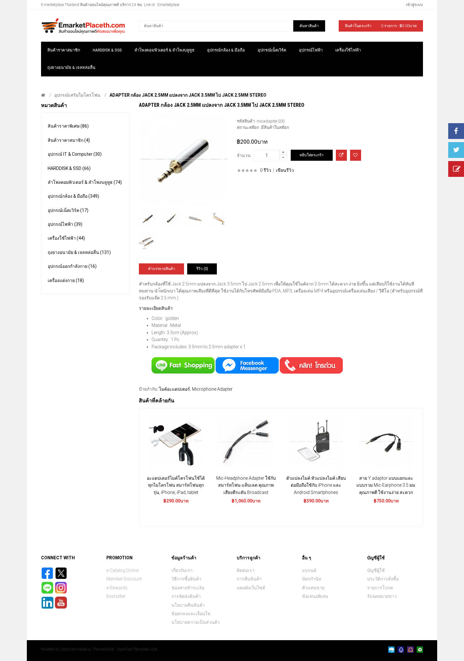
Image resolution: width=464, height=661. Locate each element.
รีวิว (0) (202, 269)
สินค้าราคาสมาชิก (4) (69, 140)
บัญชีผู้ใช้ (376, 570)
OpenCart (68, 649)
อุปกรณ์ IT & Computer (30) (75, 154)
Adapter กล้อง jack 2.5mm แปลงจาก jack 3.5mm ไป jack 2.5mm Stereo (188, 95)
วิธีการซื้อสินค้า (186, 578)
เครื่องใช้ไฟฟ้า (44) (66, 238)
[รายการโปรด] (355, 155)
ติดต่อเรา (245, 570)
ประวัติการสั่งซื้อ (383, 578)
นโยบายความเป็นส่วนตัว (195, 622)
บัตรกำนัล (311, 578)
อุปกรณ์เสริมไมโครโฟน (77, 95)
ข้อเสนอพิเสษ (315, 596)
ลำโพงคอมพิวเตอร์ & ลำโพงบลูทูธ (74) (85, 182)
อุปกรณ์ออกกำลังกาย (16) (72, 266)
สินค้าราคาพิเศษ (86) (68, 126)
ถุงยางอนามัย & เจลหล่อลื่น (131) (79, 252)
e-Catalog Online (122, 570)
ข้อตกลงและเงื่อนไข (191, 613)
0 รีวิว (265, 170)
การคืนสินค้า (249, 578)
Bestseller (116, 596)
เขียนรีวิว (285, 170)
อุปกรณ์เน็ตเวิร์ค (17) (68, 210)
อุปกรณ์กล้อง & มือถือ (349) (73, 196)
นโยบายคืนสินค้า (188, 605)
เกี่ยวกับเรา (182, 570)
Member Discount (124, 578)
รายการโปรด (380, 587)
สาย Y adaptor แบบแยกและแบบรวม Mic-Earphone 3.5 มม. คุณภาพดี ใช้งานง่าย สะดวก (386, 485)
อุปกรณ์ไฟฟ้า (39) (65, 224)
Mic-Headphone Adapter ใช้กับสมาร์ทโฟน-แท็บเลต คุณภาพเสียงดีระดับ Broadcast (246, 485)
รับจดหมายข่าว (382, 596)
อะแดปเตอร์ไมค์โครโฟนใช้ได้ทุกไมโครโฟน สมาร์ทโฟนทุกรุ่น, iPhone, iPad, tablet (176, 485)
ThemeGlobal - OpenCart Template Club (125, 649)
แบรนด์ (309, 570)
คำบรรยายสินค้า (161, 269)
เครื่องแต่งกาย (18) (66, 280)
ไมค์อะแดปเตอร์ (174, 389)
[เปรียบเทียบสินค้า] (341, 155)
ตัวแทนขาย (313, 587)
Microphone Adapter (212, 389)
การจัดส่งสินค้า (186, 596)
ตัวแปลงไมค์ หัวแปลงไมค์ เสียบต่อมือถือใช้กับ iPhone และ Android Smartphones (316, 485)
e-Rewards (117, 587)
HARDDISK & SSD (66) (69, 168)
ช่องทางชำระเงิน (188, 587)
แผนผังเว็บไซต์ (251, 587)
